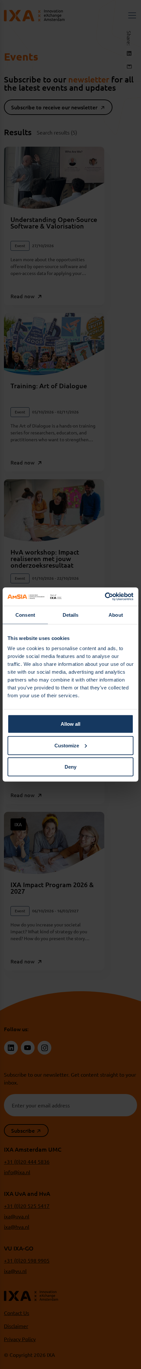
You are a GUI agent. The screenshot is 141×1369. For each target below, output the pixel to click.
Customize (66, 745)
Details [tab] (71, 614)
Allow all (70, 724)
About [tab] (116, 614)
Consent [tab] (25, 614)
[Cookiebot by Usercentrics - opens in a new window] (104, 597)
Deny (70, 767)
